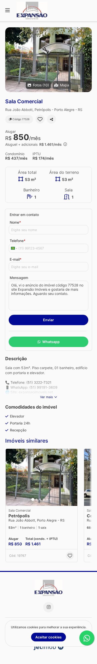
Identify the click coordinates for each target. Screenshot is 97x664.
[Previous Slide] (9, 59)
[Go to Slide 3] (40, 499)
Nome (15, 222)
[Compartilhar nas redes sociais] (51, 119)
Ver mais (46, 397)
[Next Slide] (88, 59)
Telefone (17, 241)
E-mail (15, 259)
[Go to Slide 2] (37, 499)
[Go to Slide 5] (47, 499)
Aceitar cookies (48, 637)
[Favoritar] (40, 119)
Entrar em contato (24, 214)
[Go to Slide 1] (32, 499)
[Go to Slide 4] (44, 499)
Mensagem (19, 278)
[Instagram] (48, 607)
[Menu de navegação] (7, 10)
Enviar (48, 320)
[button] (48, 59)
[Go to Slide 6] (50, 499)
